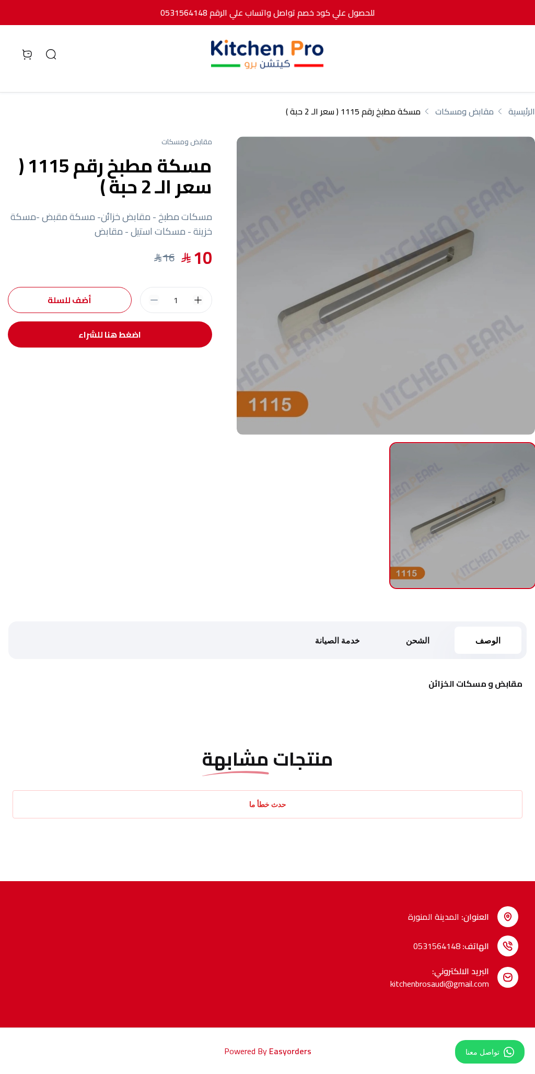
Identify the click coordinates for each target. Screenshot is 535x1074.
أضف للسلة (69, 300)
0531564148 (436, 946)
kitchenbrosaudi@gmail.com (439, 983)
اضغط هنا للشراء (109, 334)
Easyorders (290, 1051)
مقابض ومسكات (464, 111)
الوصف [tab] (488, 640)
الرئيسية (521, 111)
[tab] (462, 515)
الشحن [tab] (417, 640)
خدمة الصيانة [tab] (337, 640)
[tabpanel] (386, 285)
